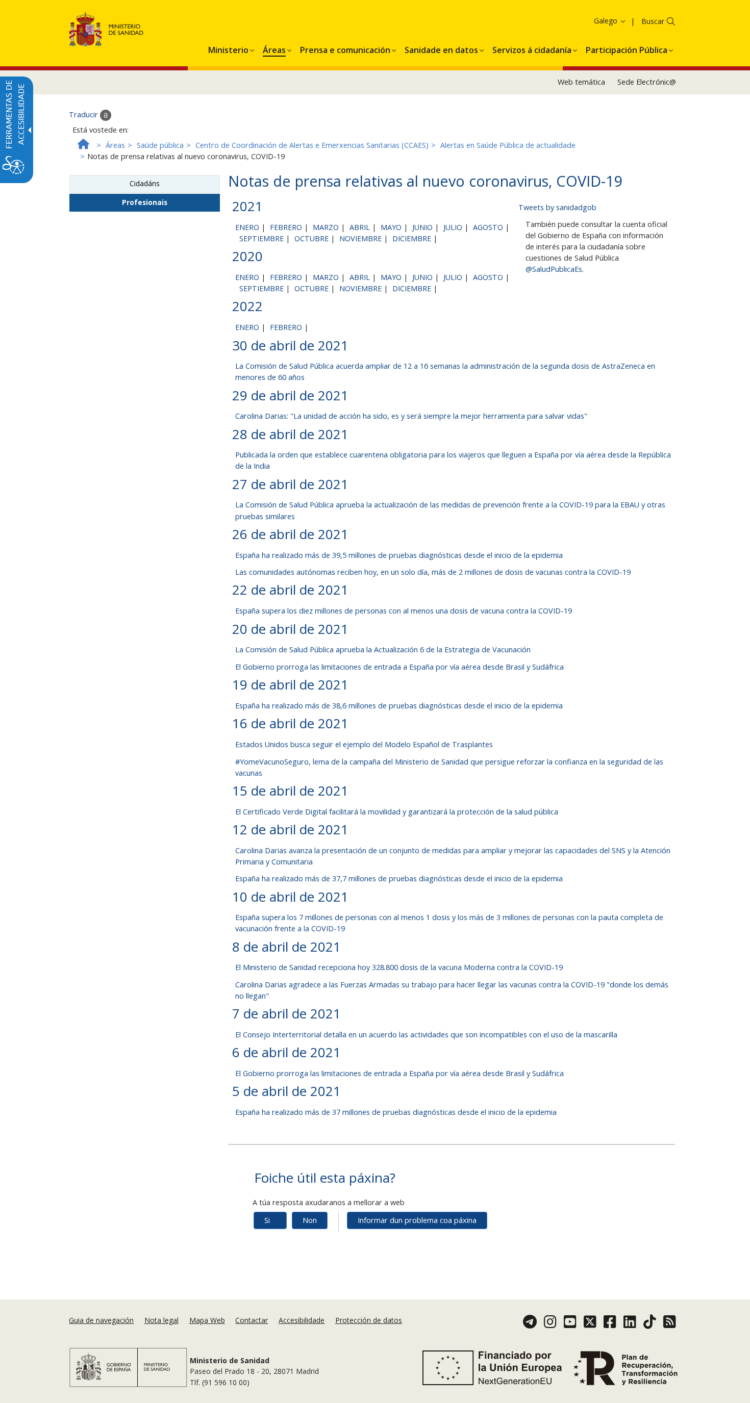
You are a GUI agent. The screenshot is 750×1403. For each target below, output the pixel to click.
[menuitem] (228, 48)
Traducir (84, 114)
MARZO (326, 227)
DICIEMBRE (411, 238)
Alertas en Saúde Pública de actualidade (508, 145)
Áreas (115, 145)
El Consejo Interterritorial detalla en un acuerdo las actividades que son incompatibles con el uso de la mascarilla (426, 1034)
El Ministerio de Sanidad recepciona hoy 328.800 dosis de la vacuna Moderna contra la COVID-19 (399, 967)
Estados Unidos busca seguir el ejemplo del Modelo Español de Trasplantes (364, 744)
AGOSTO (488, 227)
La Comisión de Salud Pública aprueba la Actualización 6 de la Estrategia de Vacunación (383, 649)
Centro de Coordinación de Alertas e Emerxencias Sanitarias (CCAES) (312, 145)
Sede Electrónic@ (646, 82)
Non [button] (310, 1220)
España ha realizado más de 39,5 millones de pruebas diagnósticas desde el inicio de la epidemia (399, 555)
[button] (591, 20)
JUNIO (422, 227)
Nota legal (161, 1320)
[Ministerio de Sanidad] (106, 31)
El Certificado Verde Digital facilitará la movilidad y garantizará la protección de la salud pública (396, 812)
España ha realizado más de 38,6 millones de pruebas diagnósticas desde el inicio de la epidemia (399, 705)
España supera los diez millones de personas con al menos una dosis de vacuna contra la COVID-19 (403, 611)
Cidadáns (145, 183)
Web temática (581, 82)
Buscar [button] (652, 21)
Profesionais (144, 202)
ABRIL (359, 227)
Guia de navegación (101, 1320)
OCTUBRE (311, 238)
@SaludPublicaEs (554, 269)
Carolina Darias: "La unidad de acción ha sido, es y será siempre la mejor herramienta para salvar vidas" (411, 416)
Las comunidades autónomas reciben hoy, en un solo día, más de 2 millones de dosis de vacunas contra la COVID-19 (433, 572)
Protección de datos (368, 1320)
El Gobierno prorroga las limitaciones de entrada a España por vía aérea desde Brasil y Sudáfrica (399, 667)
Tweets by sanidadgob (557, 207)
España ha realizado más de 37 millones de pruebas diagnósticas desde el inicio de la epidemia (396, 1112)
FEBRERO (286, 227)
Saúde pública (160, 145)
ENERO (247, 227)
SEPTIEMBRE (261, 238)
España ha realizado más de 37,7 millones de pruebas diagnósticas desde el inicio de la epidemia (399, 878)
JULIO (452, 227)
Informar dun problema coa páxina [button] (417, 1220)
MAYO (391, 227)
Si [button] (267, 1220)
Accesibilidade (301, 1320)
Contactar (251, 1320)
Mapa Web (207, 1320)
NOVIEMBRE (360, 238)
